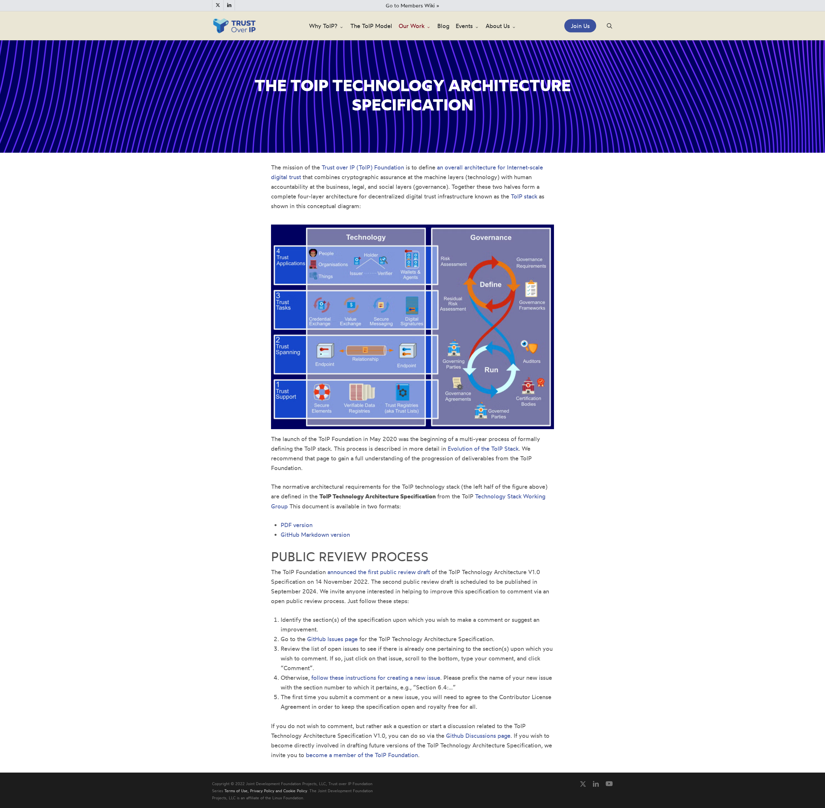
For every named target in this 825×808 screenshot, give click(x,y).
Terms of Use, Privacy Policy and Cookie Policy (265, 790)
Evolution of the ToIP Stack (483, 448)
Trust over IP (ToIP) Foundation (363, 167)
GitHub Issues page (332, 638)
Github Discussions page (478, 735)
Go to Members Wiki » (412, 5)
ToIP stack (524, 196)
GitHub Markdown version (315, 534)
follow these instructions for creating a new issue (375, 677)
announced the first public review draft (378, 571)
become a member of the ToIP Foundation (362, 754)
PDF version (297, 524)
